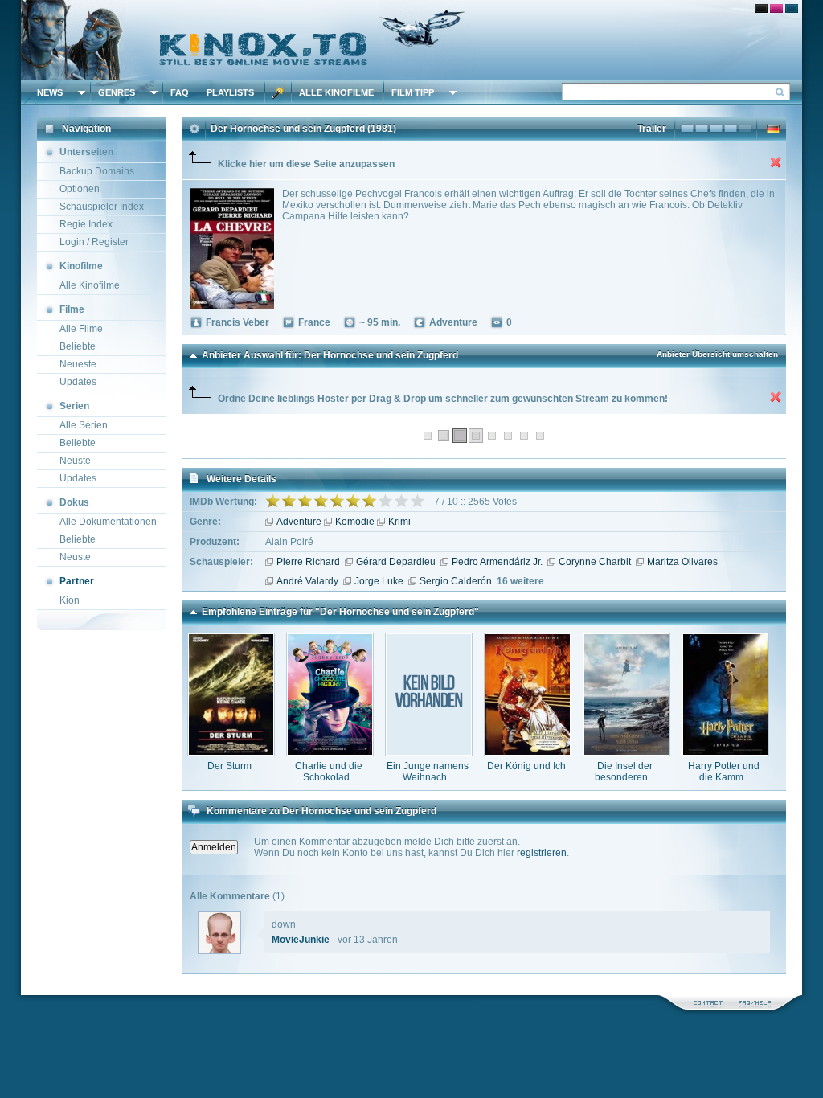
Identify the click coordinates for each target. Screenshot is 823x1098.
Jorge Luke (378, 581)
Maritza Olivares (682, 561)
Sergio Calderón (456, 581)
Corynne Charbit (595, 561)
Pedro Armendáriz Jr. (497, 561)
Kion (69, 600)
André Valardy (307, 581)
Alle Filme (81, 328)
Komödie (355, 521)
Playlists (230, 92)
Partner (76, 581)
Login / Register (94, 242)
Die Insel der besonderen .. (625, 771)
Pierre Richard (308, 561)
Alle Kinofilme (336, 92)
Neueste (77, 364)
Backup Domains (96, 171)
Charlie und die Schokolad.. (328, 771)
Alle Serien (83, 425)
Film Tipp (412, 92)
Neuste (75, 460)
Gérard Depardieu (396, 561)
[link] (411, 40)
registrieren (542, 852)
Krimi (399, 521)
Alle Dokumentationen (108, 521)
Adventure (298, 521)
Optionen (79, 189)
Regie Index (86, 224)
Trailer (651, 128)
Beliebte (77, 346)
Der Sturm (229, 766)
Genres (116, 92)
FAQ (179, 92)
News (50, 92)
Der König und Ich (526, 766)
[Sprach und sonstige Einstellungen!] (278, 92)
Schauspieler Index (101, 206)
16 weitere (520, 581)
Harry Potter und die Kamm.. (724, 771)
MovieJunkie (301, 939)
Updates (77, 381)
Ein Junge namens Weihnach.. (428, 771)
